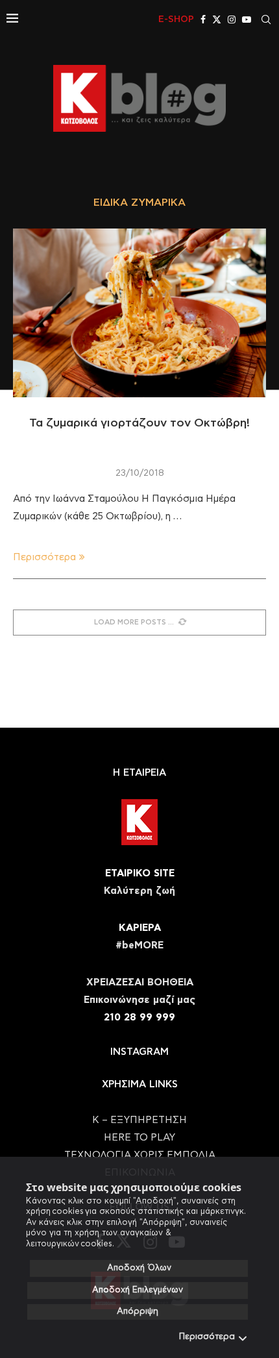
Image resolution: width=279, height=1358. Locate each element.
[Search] (266, 19)
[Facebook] (203, 19)
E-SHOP (176, 19)
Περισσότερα (207, 1337)
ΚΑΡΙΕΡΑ (140, 928)
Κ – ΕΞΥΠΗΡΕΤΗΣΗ (139, 1120)
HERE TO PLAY (139, 1137)
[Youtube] (246, 19)
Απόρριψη (137, 1311)
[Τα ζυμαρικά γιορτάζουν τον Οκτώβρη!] (139, 312)
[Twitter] (216, 19)
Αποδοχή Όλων (139, 1268)
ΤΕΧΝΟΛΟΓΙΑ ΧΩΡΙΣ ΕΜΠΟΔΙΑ (139, 1155)
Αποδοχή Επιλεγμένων (137, 1290)
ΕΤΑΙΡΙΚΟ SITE (140, 873)
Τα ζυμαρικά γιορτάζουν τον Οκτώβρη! (139, 423)
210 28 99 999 (139, 1017)
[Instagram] (232, 19)
